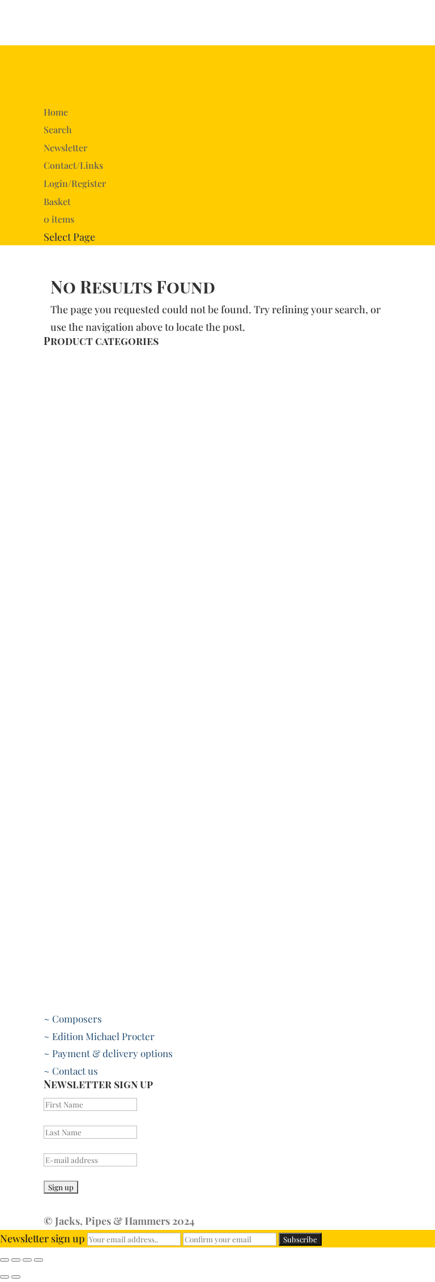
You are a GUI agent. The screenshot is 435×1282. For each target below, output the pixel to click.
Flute (55, 966)
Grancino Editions (82, 620)
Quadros (62, 464)
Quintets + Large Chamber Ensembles (127, 481)
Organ (57, 568)
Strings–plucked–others (96, 793)
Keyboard (65, 533)
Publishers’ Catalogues (93, 603)
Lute (53, 776)
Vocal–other (70, 915)
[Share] (15, 1260)
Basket (57, 201)
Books (57, 360)
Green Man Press (81, 637)
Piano (55, 585)
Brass (56, 377)
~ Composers (73, 1018)
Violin (56, 724)
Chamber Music (78, 447)
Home (56, 112)
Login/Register (75, 183)
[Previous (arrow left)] (4, 1277)
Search (58, 129)
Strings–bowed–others (93, 689)
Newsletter (65, 148)
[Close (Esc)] (4, 1260)
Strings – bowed (79, 655)
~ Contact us (71, 1070)
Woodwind (66, 932)
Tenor (57, 897)
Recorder (64, 1001)
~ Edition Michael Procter (99, 1036)
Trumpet (63, 429)
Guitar (57, 758)
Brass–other (70, 395)
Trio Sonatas (70, 498)
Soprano (61, 880)
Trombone (66, 412)
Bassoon (61, 949)
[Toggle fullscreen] (27, 1260)
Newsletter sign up (42, 1238)
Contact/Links (73, 165)
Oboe (55, 984)
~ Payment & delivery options (108, 1053)
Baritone (62, 845)
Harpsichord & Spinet (91, 550)
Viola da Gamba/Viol (87, 706)
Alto (52, 828)
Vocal (55, 810)
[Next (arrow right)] (15, 1277)
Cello (55, 672)
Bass (53, 863)
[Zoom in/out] (38, 1260)
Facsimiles (66, 516)
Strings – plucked (82, 741)
